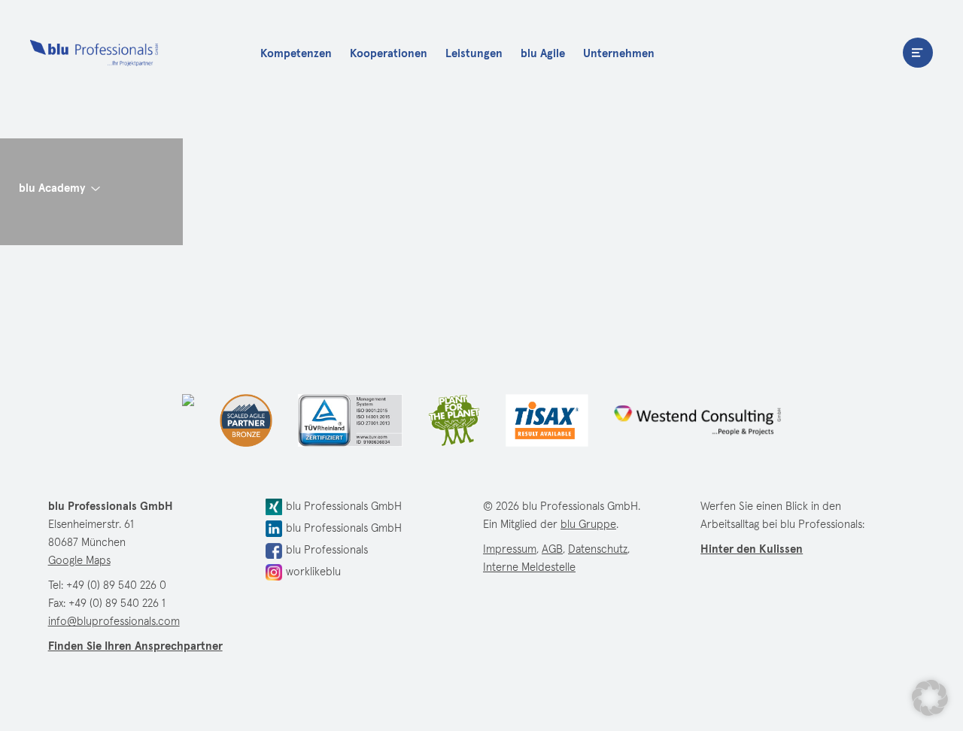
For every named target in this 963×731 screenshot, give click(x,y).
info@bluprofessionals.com (114, 621)
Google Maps (79, 560)
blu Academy (52, 188)
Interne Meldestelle (529, 567)
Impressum (509, 549)
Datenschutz (597, 549)
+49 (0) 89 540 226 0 (116, 585)
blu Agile (543, 53)
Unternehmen (619, 53)
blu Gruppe (588, 524)
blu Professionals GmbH (344, 506)
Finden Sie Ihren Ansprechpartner (135, 646)
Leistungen (474, 53)
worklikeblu (313, 572)
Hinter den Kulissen (751, 549)
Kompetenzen (296, 53)
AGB (552, 549)
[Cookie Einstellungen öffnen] (930, 698)
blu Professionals (94, 53)
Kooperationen (388, 53)
